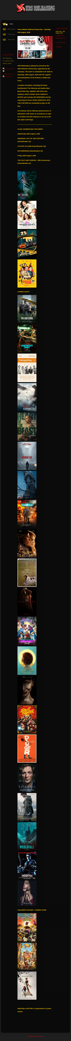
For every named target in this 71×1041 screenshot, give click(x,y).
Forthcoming (11, 34)
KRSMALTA (8, 77)
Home (11, 24)
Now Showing (11, 29)
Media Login (11, 39)
